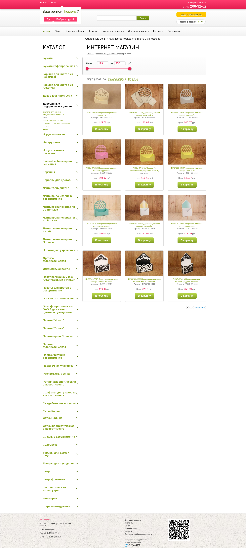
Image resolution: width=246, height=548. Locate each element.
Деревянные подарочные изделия (57, 105)
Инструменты (52, 142)
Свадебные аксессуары (59, 403)
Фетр (46, 471)
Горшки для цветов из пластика (58, 86)
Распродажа (174, 31)
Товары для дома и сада (56, 454)
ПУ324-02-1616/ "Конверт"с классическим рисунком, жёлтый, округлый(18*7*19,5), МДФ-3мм (144, 170)
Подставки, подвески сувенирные (55, 123)
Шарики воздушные (56, 506)
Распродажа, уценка (56, 373)
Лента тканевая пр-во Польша (57, 241)
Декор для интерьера (57, 95)
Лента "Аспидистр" (56, 187)
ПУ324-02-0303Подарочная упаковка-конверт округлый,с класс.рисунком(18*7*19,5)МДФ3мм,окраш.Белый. (192, 115)
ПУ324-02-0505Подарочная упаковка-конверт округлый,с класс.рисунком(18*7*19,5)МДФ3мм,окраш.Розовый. (107, 170)
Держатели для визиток (51, 112)
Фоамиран (50, 498)
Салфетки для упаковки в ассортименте (59, 394)
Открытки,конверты (56, 268)
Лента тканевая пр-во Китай (57, 230)
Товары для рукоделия (58, 463)
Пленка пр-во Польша (58, 336)
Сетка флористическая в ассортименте (58, 427)
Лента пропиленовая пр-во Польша (59, 208)
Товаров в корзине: (189, 22)
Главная (90, 54)
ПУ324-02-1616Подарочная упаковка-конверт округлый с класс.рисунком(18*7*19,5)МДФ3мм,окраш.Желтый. (193, 170)
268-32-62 (198, 6)
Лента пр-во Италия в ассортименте (57, 197)
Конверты (45, 118)
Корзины (49, 172)
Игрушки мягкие (54, 134)
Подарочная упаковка (58, 365)
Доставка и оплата (138, 31)
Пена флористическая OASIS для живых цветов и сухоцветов (58, 309)
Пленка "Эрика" (53, 328)
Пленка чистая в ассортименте (54, 356)
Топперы (44, 129)
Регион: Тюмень (48, 2)
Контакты (158, 31)
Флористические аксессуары (54, 489)
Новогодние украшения (59, 250)
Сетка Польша (52, 417)
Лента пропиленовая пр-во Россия (59, 219)
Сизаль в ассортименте (59, 436)
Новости (92, 31)
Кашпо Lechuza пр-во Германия (57, 163)
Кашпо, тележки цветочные (52, 115)
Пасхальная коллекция (58, 298)
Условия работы (74, 31)
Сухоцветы (50, 444)
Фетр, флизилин (54, 479)
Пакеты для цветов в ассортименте (57, 289)
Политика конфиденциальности (138, 534)
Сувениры (45, 126)
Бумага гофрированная (59, 66)
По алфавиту (116, 79)
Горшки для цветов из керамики (58, 75)
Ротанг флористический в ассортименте (59, 383)
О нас (58, 31)
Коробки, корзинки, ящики (52, 120)
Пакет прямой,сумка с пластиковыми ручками (59, 278)
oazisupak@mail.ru (53, 537)
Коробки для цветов (57, 179)
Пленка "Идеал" (53, 320)
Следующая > (199, 307)
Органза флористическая (54, 259)
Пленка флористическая (54, 345)
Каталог (46, 31)
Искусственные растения (53, 152)
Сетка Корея (51, 411)
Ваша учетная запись (191, 14)
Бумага (48, 58)
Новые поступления (113, 31)
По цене (133, 79)
